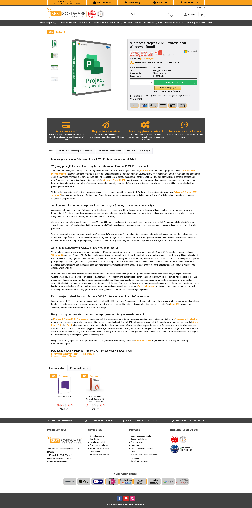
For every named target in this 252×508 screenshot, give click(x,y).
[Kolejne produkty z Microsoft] (190, 51)
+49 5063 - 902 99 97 (59, 454)
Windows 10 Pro (64, 396)
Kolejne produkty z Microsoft (65, 356)
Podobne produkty (57, 368)
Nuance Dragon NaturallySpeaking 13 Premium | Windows (95, 399)
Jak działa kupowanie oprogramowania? (75, 151)
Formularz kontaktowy (99, 445)
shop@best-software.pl (57, 461)
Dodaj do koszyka (174, 82)
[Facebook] (119, 498)
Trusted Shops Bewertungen (138, 151)
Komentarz (137, 99)
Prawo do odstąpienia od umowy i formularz (144, 456)
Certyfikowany (134, 2)
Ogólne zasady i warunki (141, 436)
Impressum (135, 445)
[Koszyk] (202, 14)
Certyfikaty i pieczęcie (140, 461)
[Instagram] (132, 498)
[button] (167, 89)
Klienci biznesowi (104, 2)
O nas (133, 452)
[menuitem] (202, 14)
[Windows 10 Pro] (64, 384)
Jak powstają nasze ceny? (109, 151)
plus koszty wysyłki (147, 59)
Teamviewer (95, 452)
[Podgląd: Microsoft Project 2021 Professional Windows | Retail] (54, 43)
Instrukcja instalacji (97, 442)
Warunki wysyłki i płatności (142, 448)
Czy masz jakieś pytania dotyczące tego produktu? (170, 96)
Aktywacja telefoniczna (99, 455)
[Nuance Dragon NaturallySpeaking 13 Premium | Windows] (95, 384)
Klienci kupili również (79, 368)
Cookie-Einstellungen (139, 439)
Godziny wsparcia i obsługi (100, 448)
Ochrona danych (137, 442)
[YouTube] (126, 498)
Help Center (162, 3)
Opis (51, 151)
